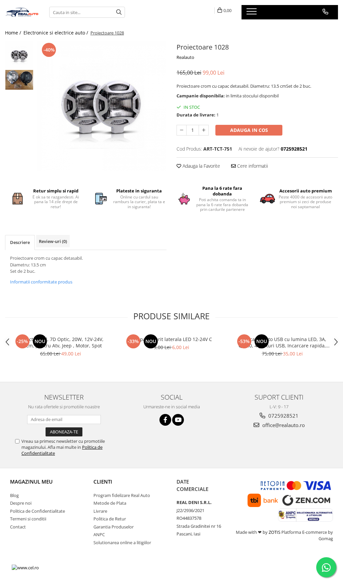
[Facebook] (165, 420)
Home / (13, 32)
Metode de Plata (109, 503)
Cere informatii (252, 166)
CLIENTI (102, 481)
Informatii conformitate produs (41, 282)
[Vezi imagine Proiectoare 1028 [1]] (19, 80)
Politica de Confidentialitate (37, 511)
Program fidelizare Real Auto (121, 495)
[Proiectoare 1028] (101, 106)
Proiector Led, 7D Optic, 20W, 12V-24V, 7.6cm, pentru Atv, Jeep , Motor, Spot (61, 342)
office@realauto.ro (283, 425)
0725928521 (282, 415)
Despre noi (20, 503)
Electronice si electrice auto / (56, 32)
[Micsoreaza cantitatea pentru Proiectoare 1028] (182, 130)
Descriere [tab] (20, 242)
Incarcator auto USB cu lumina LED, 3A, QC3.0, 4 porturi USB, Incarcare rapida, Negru (282, 342)
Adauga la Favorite (200, 166)
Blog (14, 495)
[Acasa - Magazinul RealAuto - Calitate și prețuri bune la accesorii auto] (22, 12)
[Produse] (252, 13)
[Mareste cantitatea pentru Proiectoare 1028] (204, 130)
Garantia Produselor (113, 527)
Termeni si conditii (28, 519)
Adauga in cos (249, 130)
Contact (18, 527)
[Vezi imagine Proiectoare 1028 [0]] (19, 55)
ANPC (99, 534)
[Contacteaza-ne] (325, 11)
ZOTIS (274, 532)
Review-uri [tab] (53, 241)
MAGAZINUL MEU (31, 481)
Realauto (185, 57)
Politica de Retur (109, 519)
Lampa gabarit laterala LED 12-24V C (171, 339)
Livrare (100, 511)
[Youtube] (178, 420)
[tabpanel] (101, 106)
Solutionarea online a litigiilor (122, 542)
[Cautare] (119, 12)
